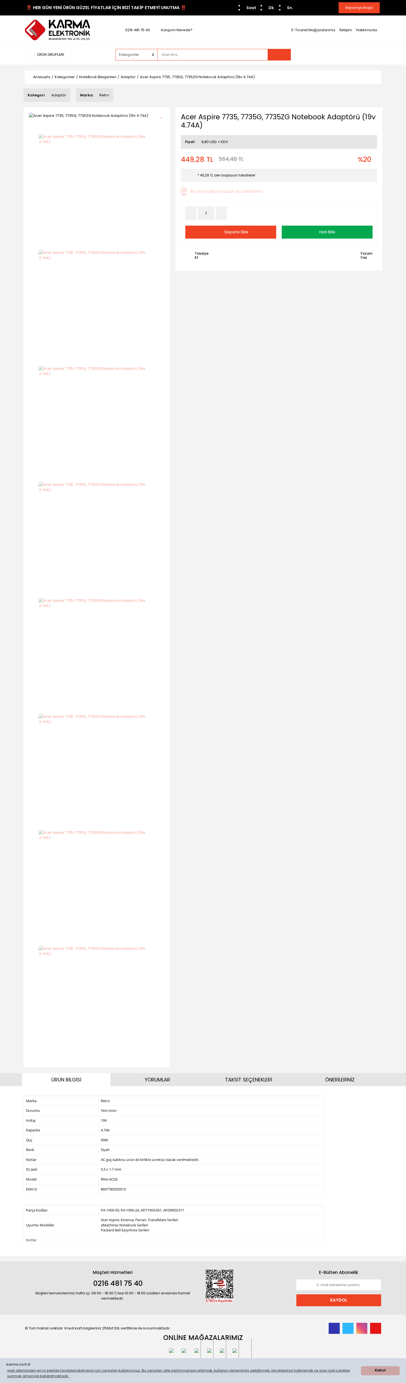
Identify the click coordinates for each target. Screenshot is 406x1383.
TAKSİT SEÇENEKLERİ (248, 1079)
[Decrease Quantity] (190, 213)
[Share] (163, 124)
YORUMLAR (157, 1079)
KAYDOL (338, 1300)
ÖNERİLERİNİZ (340, 1079)
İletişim (345, 30)
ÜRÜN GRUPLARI (50, 54)
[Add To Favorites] (163, 115)
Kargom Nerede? (177, 30)
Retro (104, 95)
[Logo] (57, 29)
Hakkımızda (366, 30)
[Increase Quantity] (221, 213)
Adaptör (58, 95)
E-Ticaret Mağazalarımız (313, 30)
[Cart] (373, 54)
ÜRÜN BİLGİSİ (66, 1079)
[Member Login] (339, 54)
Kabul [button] (380, 1370)
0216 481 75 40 (137, 30)
